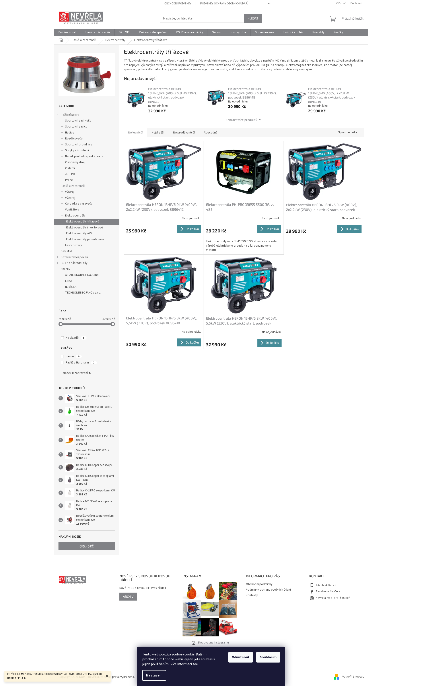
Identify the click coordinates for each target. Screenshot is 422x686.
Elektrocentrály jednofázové (85, 239)
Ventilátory (72, 209)
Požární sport (70, 115)
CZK (339, 3)
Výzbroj (70, 198)
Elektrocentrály (75, 215)
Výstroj (69, 192)
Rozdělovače (74, 138)
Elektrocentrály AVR (79, 233)
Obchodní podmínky (177, 4)
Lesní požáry (73, 245)
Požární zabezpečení (75, 257)
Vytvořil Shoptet (353, 677)
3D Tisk (70, 174)
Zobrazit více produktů (241, 120)
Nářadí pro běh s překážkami (84, 156)
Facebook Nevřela (328, 591)
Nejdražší (158, 132)
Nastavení (154, 675)
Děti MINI (66, 251)
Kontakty (252, 595)
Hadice (69, 132)
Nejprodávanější (184, 132)
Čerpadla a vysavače (79, 203)
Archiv (128, 596)
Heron (73, 356)
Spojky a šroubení (77, 150)
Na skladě (75, 338)
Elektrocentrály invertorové (84, 227)
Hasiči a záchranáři (73, 186)
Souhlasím (268, 657)
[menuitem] (67, 32)
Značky (65, 269)
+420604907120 (326, 585)
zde (195, 664)
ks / (87, 546)
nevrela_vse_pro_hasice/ (333, 598)
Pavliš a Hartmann (80, 362)
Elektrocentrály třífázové (82, 221)
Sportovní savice (76, 126)
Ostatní (70, 168)
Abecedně (211, 132)
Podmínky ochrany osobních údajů (224, 4)
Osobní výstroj (75, 162)
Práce (69, 180)
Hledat (252, 18)
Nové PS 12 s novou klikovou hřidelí (142, 588)
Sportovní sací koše (78, 120)
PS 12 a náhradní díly (74, 263)
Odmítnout (240, 657)
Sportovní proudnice (78, 144)
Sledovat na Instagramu (213, 642)
